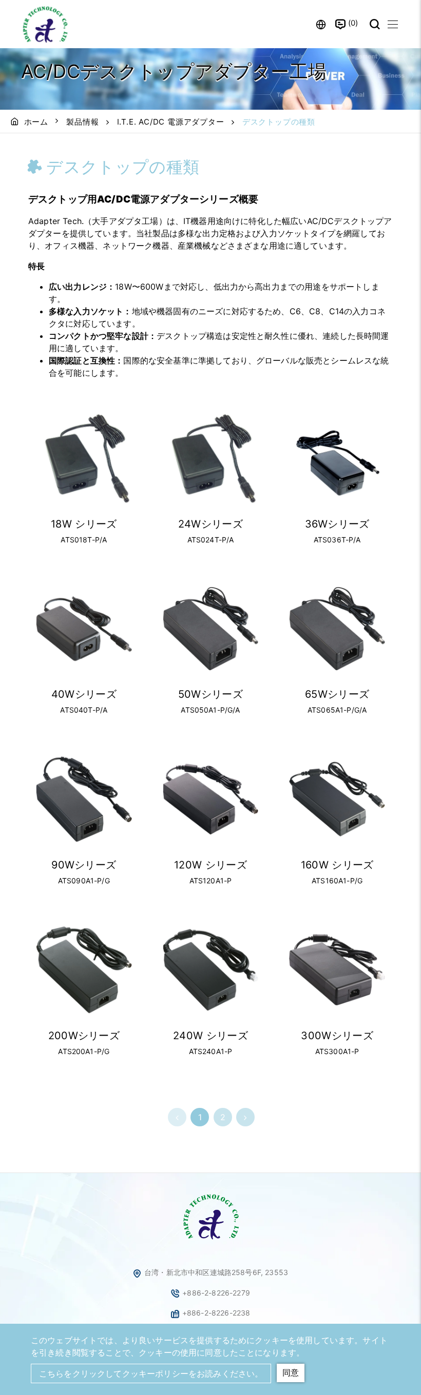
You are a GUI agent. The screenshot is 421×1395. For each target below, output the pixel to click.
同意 (290, 1372)
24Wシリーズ (210, 524)
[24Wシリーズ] (211, 458)
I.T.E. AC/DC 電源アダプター (170, 122)
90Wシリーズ (83, 865)
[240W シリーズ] (211, 970)
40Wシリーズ (84, 694)
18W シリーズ (84, 524)
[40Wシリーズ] (84, 629)
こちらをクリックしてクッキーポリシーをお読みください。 (151, 1373)
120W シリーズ (210, 865)
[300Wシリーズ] (337, 970)
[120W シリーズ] (211, 799)
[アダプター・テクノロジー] (210, 1240)
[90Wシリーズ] (84, 799)
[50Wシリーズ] (211, 629)
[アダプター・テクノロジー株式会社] (46, 24)
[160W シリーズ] (337, 799)
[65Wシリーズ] (337, 629)
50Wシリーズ (210, 694)
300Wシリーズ (337, 1035)
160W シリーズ (337, 865)
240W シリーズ (210, 1035)
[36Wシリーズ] (337, 458)
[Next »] (245, 1117)
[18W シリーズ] (84, 458)
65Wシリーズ (337, 694)
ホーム (36, 122)
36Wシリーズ (337, 524)
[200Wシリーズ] (84, 970)
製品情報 (82, 122)
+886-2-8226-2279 (216, 1292)
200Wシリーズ (84, 1035)
